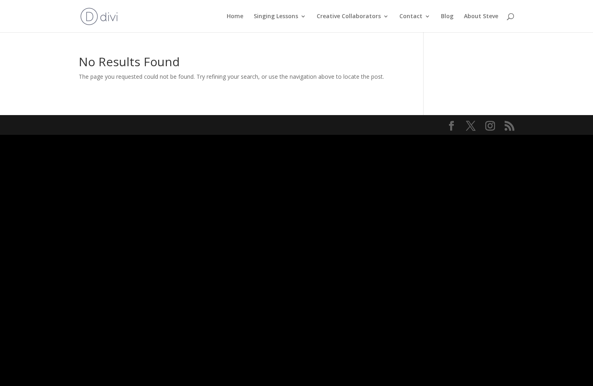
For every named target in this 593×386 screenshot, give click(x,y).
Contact (410, 16)
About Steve (481, 16)
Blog (447, 16)
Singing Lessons (276, 16)
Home (235, 16)
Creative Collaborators (349, 16)
